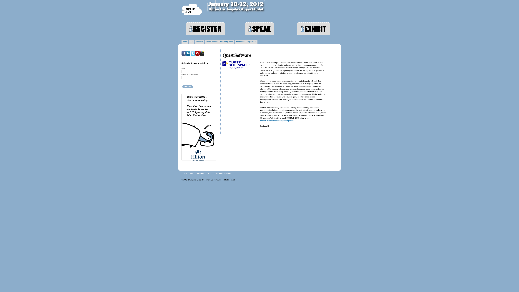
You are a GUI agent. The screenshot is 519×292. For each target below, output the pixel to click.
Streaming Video (226, 42)
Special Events (212, 42)
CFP (191, 42)
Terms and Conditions (222, 174)
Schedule (199, 42)
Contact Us (200, 174)
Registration (251, 42)
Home (185, 42)
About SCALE (187, 174)
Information (240, 42)
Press (209, 174)
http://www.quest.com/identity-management (277, 121)
